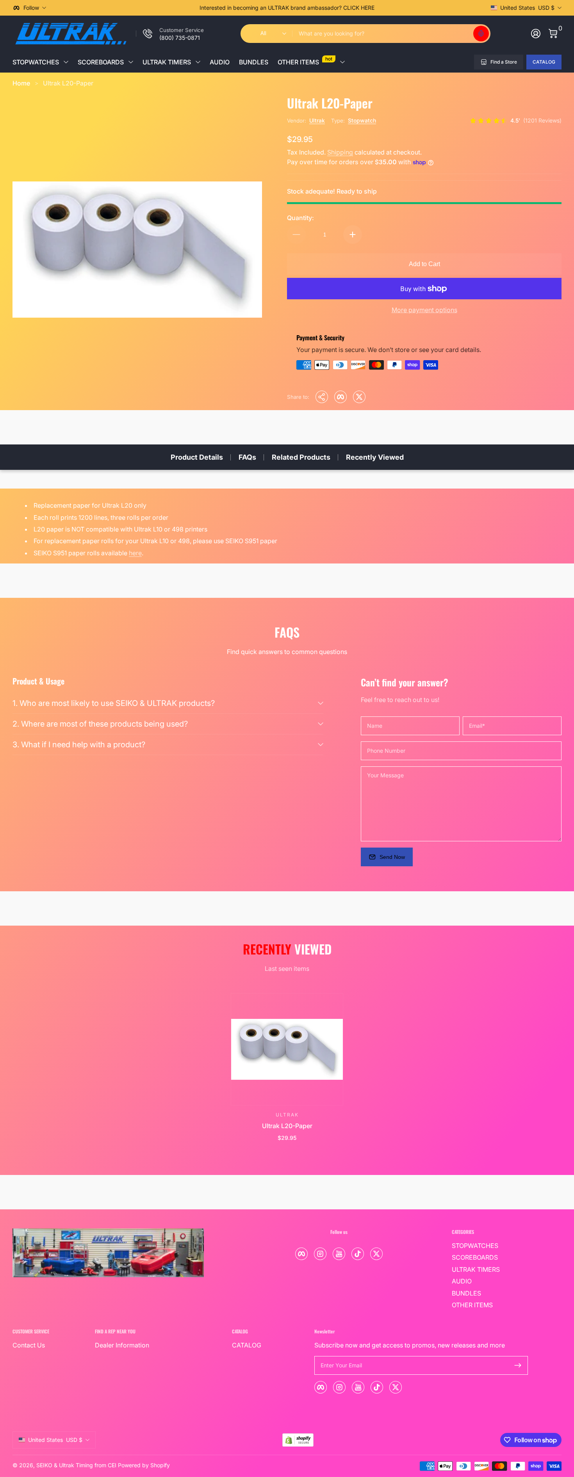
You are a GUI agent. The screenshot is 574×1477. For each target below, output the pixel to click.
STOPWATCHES (35, 62)
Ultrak (317, 120)
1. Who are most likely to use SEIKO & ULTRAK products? (113, 703)
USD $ (527, 7)
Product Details (197, 457)
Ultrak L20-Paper (68, 83)
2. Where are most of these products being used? (100, 724)
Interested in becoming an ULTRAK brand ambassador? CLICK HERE (287, 7)
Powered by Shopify (144, 1465)
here (135, 553)
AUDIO (220, 62)
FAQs (247, 457)
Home (21, 83)
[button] (481, 33)
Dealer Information (122, 1345)
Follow (31, 7)
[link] (170, 33)
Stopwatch (362, 120)
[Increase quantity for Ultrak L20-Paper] (352, 234)
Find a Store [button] (503, 62)
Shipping (340, 152)
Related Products (301, 457)
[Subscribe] (518, 1365)
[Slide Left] (168, 8)
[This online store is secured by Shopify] (298, 1440)
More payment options (424, 310)
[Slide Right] (405, 8)
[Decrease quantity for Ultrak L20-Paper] (296, 234)
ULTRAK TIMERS (167, 62)
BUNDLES (253, 62)
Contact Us (28, 1345)
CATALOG (544, 62)
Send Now (392, 857)
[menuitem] (490, 1245)
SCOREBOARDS (101, 62)
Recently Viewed (375, 457)
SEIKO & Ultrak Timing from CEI (76, 1465)
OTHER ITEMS (305, 61)
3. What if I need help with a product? (78, 744)
